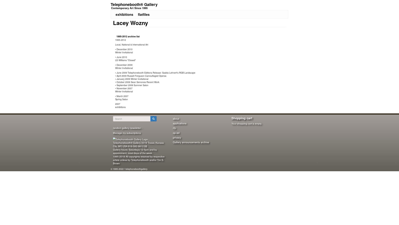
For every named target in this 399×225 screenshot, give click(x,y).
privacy (177, 137)
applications (179, 123)
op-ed (176, 133)
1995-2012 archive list (128, 36)
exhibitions (124, 14)
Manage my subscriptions (127, 133)
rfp (174, 128)
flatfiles (144, 14)
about (176, 118)
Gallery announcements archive (191, 142)
